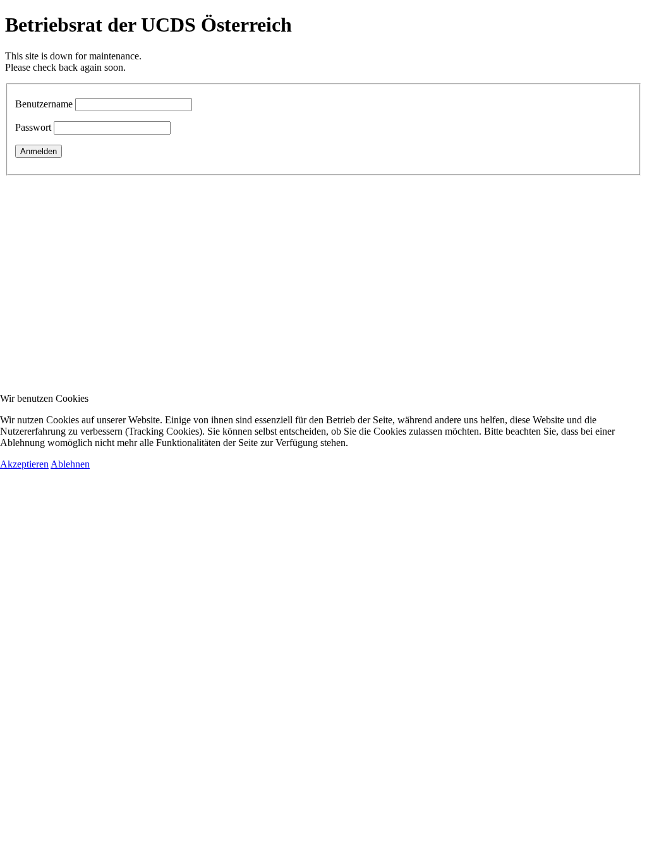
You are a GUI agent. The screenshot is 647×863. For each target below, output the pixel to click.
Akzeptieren (24, 464)
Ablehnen (70, 464)
